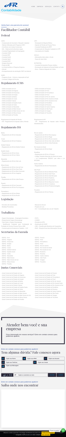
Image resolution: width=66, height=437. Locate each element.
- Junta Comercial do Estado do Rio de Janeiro (47, 281)
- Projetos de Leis (39, 207)
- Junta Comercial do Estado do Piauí (44, 279)
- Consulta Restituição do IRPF (43, 47)
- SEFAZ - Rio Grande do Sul (42, 249)
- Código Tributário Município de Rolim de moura (48, 156)
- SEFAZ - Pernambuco (40, 241)
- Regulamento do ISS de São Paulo (44, 174)
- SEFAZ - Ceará (6, 247)
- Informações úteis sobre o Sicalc (43, 57)
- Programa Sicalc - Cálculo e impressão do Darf (15, 77)
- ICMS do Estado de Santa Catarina (44, 107)
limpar (60, 375)
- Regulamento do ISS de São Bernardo (45, 176)
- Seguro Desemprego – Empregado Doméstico (14, 218)
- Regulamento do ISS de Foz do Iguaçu (12, 187)
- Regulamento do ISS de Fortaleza (11, 141)
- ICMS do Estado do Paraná (42, 88)
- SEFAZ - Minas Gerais (8, 262)
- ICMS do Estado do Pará (41, 90)
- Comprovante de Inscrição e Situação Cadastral (15, 43)
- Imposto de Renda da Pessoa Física (45, 45)
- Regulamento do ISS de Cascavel (11, 185)
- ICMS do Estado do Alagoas (9, 90)
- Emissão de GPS (39, 222)
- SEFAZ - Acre (5, 237)
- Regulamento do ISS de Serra (10, 153)
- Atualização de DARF (40, 224)
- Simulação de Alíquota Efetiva (43, 43)
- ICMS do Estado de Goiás (9, 105)
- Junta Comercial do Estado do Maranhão (13, 291)
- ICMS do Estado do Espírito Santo (11, 103)
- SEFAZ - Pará (38, 239)
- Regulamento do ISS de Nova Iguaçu (45, 135)
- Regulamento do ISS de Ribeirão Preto (45, 172)
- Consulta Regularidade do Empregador (12, 51)
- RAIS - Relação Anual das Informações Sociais (48, 228)
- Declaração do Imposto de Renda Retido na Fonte (49, 67)
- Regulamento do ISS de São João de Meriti (47, 141)
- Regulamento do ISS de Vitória (10, 155)
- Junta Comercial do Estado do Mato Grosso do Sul (16, 295)
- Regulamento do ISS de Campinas (44, 184)
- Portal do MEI (5, 65)
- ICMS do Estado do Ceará (9, 98)
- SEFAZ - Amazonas (7, 241)
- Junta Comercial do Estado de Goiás (12, 289)
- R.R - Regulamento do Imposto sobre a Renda (14, 121)
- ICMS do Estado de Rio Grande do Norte (46, 98)
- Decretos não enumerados (9, 205)
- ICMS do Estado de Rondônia (43, 103)
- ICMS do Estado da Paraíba (9, 115)
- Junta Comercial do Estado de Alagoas (12, 275)
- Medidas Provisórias (7, 207)
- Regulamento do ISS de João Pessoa (12, 179)
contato (56, 6)
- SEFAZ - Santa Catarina (41, 255)
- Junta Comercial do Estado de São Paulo (46, 293)
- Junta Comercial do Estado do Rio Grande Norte (48, 283)
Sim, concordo (45, 434)
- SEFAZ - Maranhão (7, 255)
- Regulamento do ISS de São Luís (11, 161)
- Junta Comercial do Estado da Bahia (12, 281)
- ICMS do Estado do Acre (8, 88)
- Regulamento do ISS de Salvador (11, 135)
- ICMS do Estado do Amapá (9, 94)
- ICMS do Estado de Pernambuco (44, 92)
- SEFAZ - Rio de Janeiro (41, 245)
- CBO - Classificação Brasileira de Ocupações (47, 226)
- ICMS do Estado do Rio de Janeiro (44, 96)
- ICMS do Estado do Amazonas (10, 92)
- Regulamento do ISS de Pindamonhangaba (47, 186)
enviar (52, 375)
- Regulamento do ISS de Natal (43, 149)
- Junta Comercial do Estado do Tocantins (46, 297)
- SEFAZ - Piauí (38, 243)
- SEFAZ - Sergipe (39, 260)
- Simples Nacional (6, 63)
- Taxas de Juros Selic (40, 59)
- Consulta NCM (5, 61)
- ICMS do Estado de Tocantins (43, 113)
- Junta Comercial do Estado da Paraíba (12, 299)
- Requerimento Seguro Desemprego (11, 220)
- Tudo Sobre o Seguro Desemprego (11, 222)
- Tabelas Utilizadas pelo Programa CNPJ (13, 45)
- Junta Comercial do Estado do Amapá (12, 279)
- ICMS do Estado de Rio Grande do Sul (45, 101)
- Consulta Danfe (6, 57)
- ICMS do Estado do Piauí (41, 94)
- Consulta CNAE (6, 53)
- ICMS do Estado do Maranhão (10, 107)
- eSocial (3, 69)
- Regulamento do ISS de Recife (10, 195)
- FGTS (36, 218)
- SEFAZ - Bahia (6, 245)
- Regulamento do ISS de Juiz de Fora (12, 167)
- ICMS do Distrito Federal (8, 101)
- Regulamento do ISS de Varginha (11, 173)
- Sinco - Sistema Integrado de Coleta (45, 69)
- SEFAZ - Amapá (6, 243)
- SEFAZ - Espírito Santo (8, 251)
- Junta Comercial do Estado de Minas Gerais (14, 297)
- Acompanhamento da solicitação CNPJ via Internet (16, 71)
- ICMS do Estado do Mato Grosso (11, 109)
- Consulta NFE (5, 55)
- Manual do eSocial (40, 205)
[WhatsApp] (63, 430)
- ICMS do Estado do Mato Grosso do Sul (13, 111)
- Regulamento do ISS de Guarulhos (44, 180)
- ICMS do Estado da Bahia (9, 96)
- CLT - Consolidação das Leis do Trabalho (46, 209)
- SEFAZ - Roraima (39, 253)
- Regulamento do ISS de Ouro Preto (11, 169)
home (33, 6)
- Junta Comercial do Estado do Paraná (45, 273)
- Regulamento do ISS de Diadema (44, 178)
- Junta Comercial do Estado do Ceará (12, 283)
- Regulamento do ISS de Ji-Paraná (44, 154)
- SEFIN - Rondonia (39, 251)
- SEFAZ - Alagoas (6, 239)
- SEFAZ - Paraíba (6, 264)
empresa (40, 6)
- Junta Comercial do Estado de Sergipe (45, 295)
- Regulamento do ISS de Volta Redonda (46, 143)
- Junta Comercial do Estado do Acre (11, 273)
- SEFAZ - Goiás (6, 253)
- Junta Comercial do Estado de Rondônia (46, 287)
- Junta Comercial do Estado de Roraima (45, 289)
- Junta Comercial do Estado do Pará (44, 275)
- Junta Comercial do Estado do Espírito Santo (14, 287)
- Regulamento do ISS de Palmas (43, 192)
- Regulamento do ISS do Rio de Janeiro (45, 139)
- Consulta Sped (5, 59)
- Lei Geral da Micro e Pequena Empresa (12, 67)
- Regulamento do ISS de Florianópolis (45, 165)
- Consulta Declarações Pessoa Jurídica (45, 65)
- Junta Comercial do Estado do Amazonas (13, 277)
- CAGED (37, 220)
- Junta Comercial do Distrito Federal (11, 285)
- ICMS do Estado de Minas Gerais (11, 113)
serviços (48, 6)
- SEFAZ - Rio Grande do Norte (43, 247)
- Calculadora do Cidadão (41, 51)
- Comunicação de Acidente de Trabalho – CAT (14, 228)
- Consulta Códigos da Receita (10, 79)
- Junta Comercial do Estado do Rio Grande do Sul (48, 285)
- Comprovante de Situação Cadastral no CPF (47, 49)
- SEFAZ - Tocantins (40, 262)
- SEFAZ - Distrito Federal (8, 249)
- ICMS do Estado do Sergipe (42, 111)
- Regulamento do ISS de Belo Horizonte (12, 171)
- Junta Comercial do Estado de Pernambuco (47, 277)
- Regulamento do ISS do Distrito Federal (13, 147)
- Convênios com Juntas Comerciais (11, 47)
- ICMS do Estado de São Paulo (43, 109)
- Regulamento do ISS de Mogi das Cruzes (46, 182)
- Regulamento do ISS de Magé (43, 137)
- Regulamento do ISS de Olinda (10, 193)
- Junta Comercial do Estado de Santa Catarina (47, 291)
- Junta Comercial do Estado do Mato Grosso (14, 293)
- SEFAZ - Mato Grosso (7, 258)
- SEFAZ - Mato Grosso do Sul (9, 260)
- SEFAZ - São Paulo (40, 258)
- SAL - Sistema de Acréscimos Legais (12, 49)
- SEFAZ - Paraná (39, 237)
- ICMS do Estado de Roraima (42, 105)
